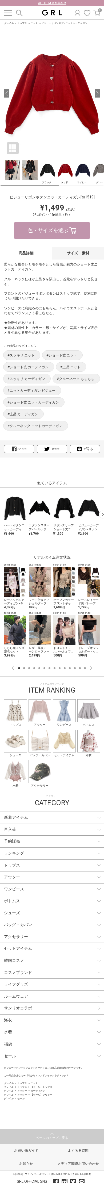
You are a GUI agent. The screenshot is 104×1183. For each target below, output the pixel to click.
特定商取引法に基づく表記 (65, 1174)
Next (91, 668)
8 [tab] (54, 668)
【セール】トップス (41, 1087)
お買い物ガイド (26, 1151)
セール (21, 1098)
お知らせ (26, 1164)
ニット (34, 23)
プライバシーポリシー (37, 1174)
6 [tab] (44, 668)
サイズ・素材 (78, 253)
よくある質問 (78, 1151)
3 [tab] (29, 668)
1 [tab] (19, 668)
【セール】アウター (41, 1094)
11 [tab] (70, 668)
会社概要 (86, 1174)
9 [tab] (60, 668)
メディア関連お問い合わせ (78, 1164)
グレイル (9, 23)
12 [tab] (75, 668)
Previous (13, 668)
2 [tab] (24, 668)
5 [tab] (39, 668)
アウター (22, 1090)
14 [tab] (85, 668)
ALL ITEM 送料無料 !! (52, 3)
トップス (22, 23)
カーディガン (38, 1090)
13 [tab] (80, 668)
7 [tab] (49, 668)
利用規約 (18, 1174)
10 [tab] (65, 668)
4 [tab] (34, 668)
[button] (6, 93)
